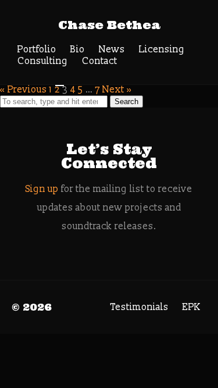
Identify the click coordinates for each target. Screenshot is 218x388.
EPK (192, 307)
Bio (77, 49)
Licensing (162, 49)
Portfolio (36, 49)
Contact (99, 61)
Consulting (42, 61)
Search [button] (126, 101)
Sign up (42, 189)
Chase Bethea (109, 24)
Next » (117, 89)
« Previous (23, 89)
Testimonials (139, 307)
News (112, 49)
